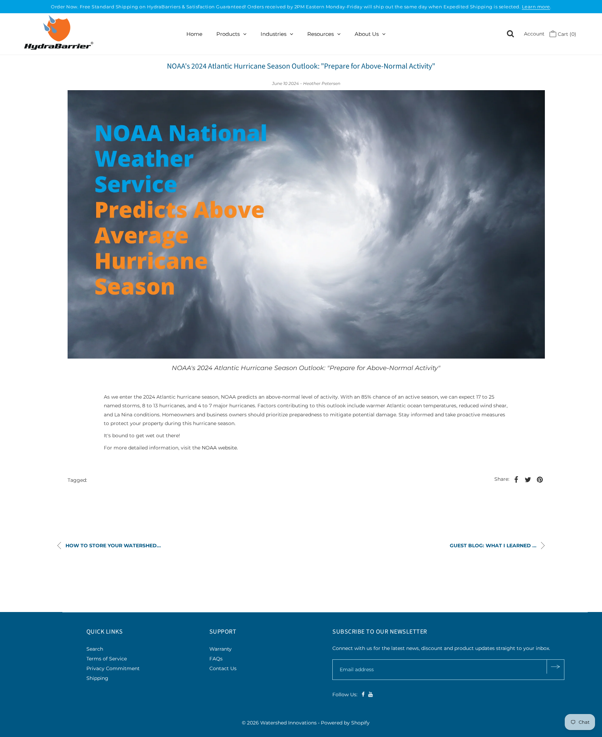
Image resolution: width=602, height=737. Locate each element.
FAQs (216, 659)
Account (534, 34)
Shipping (97, 678)
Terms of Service (106, 659)
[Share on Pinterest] (539, 479)
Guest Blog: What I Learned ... (494, 545)
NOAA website (219, 448)
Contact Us (223, 668)
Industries (273, 34)
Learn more (536, 6)
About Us (367, 34)
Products (228, 34)
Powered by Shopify (345, 723)
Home (194, 34)
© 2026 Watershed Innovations (279, 723)
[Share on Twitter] (528, 479)
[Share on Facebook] (516, 479)
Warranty (220, 649)
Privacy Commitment (113, 668)
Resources (320, 34)
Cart (566, 34)
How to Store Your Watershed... (112, 545)
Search (94, 649)
